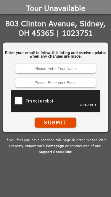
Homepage (55, 146)
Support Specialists (55, 152)
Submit (55, 122)
